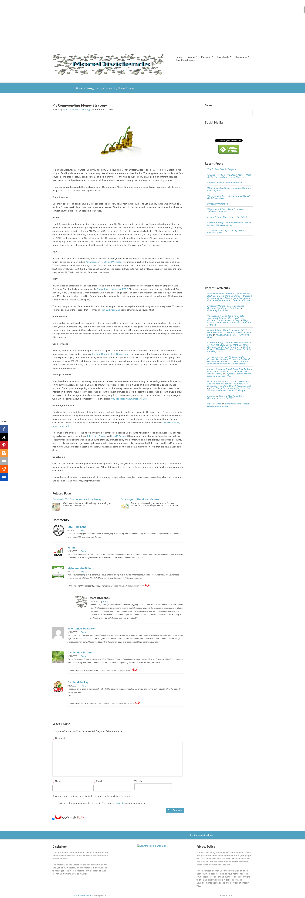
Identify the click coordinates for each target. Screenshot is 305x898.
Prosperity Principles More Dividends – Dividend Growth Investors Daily (226, 307)
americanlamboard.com (82, 628)
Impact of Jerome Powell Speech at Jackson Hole (229, 374)
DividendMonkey (78, 682)
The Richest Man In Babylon (221, 169)
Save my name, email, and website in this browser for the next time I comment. (92, 796)
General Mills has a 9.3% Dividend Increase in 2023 (225, 397)
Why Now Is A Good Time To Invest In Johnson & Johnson (226, 210)
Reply (83, 530)
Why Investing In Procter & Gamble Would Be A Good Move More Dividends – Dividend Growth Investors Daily (229, 295)
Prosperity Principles (217, 203)
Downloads (223, 57)
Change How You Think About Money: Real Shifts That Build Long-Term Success (229, 176)
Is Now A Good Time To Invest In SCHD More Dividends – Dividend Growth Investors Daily (229, 332)
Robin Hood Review (96, 436)
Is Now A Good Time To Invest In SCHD (227, 217)
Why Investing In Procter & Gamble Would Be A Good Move (228, 197)
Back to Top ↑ (227, 895)
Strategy (90, 88)
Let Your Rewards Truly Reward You (110, 354)
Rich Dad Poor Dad (110, 310)
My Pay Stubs (214, 403)
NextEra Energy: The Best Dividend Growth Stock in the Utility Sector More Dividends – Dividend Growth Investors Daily (229, 344)
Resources (241, 57)
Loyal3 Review (118, 436)
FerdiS (71, 547)
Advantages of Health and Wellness (103, 262)
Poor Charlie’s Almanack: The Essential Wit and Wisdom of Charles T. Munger (228, 389)
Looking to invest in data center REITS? (227, 182)
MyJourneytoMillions (81, 568)
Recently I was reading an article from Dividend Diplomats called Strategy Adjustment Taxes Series (149, 502)
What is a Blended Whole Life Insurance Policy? (123, 586)
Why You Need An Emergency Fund (129, 398)
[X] (4, 437)
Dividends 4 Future (80, 652)
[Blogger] (4, 453)
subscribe (120, 803)
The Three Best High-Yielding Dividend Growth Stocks (226, 231)
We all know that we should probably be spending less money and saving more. (82, 502)
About (191, 57)
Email (98, 782)
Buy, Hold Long (77, 527)
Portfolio (205, 57)
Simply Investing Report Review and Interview (228, 404)
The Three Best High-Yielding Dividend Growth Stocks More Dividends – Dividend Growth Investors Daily (228, 359)
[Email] (4, 461)
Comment (59, 739)
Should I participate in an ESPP (112, 289)
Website (138, 781)
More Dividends (71, 109)
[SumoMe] (4, 477)
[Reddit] (4, 469)
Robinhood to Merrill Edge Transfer (116, 670)
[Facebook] (4, 429)
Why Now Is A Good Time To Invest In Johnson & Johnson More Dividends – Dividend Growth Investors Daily (226, 318)
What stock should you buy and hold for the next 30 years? (229, 189)
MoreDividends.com (81, 895)
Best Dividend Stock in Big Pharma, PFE (116, 703)
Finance (211, 396)
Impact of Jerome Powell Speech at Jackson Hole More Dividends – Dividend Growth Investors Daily (229, 371)
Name (57, 782)
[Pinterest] (4, 445)
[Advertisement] (152, 24)
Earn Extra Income (185, 60)
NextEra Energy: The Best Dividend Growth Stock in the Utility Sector (229, 223)
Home (179, 57)
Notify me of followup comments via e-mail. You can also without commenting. (101, 803)
